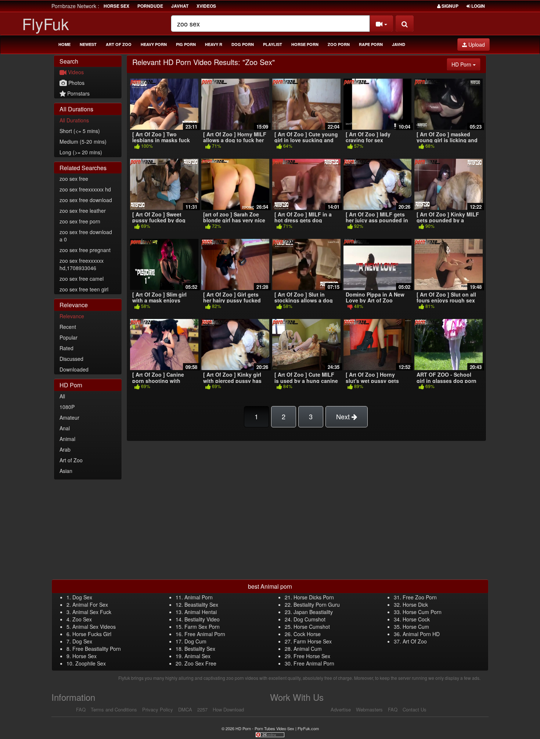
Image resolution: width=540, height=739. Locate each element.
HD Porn (465, 64)
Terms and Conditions (114, 709)
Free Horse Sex (312, 656)
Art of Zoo (119, 44)
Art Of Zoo (415, 641)
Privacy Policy (157, 709)
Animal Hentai (200, 612)
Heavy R (213, 44)
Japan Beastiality (313, 612)
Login (477, 6)
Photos (75, 82)
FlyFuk (45, 23)
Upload (476, 44)
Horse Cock (416, 619)
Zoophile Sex (90, 663)
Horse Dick (415, 604)
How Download (228, 709)
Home (64, 44)
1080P (67, 406)
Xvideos (206, 6)
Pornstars (78, 93)
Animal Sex (197, 656)
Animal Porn (198, 597)
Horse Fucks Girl (91, 634)
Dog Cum (195, 641)
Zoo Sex (82, 619)
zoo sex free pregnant (85, 250)
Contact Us (414, 709)
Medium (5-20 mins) (83, 141)
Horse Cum (416, 626)
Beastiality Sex (201, 604)
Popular (69, 337)
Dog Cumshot (309, 619)
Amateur (69, 417)
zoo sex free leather (83, 210)
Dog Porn (242, 44)
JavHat (179, 6)
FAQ (81, 709)
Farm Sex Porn (202, 626)
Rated (66, 348)
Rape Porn (371, 44)
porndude (150, 6)
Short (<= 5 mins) (80, 130)
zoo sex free (74, 178)
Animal (67, 438)
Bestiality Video (202, 619)
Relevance (72, 316)
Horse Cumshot (312, 626)
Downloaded (74, 369)
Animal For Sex (90, 604)
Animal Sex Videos (94, 626)
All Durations (74, 120)
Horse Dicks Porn (314, 597)
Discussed (71, 358)
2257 (202, 709)
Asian (66, 470)
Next (344, 416)
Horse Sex (84, 656)
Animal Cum (308, 648)
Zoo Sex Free (200, 663)
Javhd (398, 44)
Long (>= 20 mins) (81, 152)
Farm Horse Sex (313, 641)
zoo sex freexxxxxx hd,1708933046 (82, 264)
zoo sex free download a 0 (86, 235)
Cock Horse (307, 634)
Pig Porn (186, 44)
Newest (88, 44)
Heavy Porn (154, 44)
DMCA (185, 709)
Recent (68, 326)
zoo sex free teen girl (84, 289)
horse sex (116, 6)
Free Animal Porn (204, 634)
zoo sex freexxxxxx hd (85, 189)
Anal (65, 428)
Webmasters (369, 709)
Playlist (272, 44)
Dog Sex (82, 597)
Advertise (341, 709)
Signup (449, 6)
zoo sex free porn (80, 221)
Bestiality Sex (199, 648)
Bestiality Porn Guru (317, 604)
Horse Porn (304, 44)
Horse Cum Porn (422, 612)
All (62, 396)
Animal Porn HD (421, 634)
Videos (75, 72)
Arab (65, 449)
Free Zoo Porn (420, 597)
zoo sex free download (86, 200)
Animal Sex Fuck (91, 612)
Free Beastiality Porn (96, 648)
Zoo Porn (339, 44)
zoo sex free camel (82, 278)
